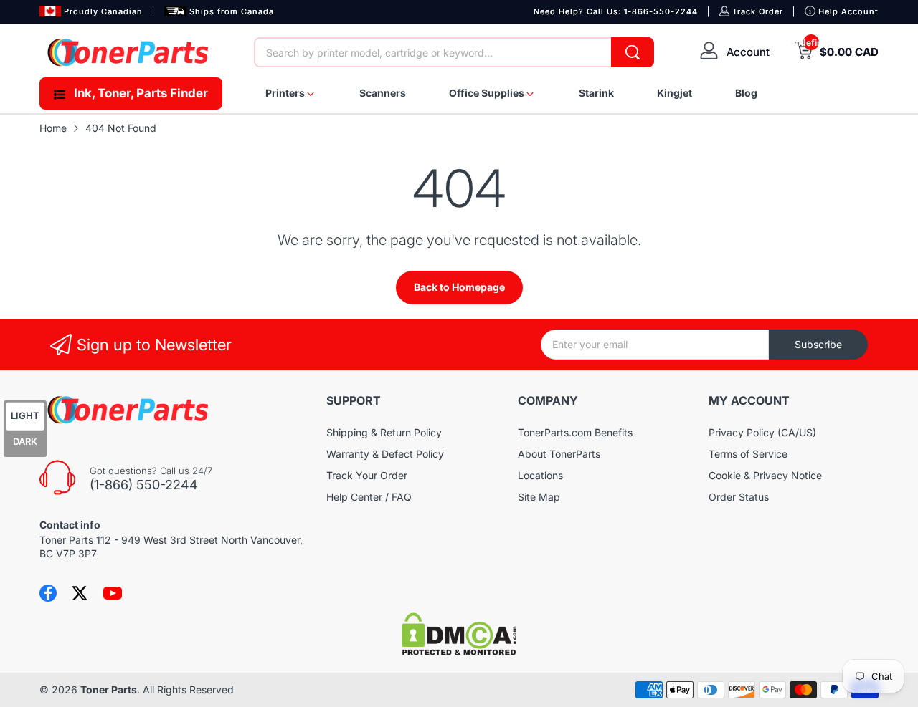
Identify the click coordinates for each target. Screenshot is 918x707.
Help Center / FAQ (369, 497)
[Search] (632, 52)
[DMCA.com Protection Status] (459, 651)
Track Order (757, 11)
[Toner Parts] (129, 52)
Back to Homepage (459, 287)
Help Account (848, 11)
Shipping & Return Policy (384, 432)
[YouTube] (113, 593)
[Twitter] (79, 593)
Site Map (539, 497)
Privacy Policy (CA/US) (762, 432)
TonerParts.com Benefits (575, 432)
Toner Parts (108, 689)
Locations (540, 475)
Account (748, 52)
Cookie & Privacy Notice (765, 475)
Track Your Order (366, 475)
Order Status (739, 497)
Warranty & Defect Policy (385, 454)
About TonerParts (559, 454)
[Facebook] (48, 593)
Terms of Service (748, 454)
